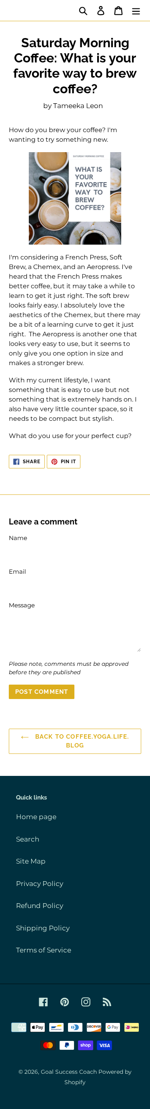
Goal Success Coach (69, 1071)
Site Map (31, 861)
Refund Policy (39, 906)
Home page (36, 817)
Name (18, 538)
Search (27, 839)
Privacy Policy (39, 884)
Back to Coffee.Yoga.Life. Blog (81, 741)
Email (17, 571)
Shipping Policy (43, 928)
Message (22, 605)
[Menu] (136, 10)
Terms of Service (43, 950)
